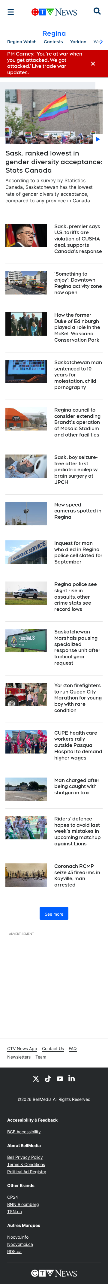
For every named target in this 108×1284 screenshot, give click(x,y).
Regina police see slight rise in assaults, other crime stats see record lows (75, 597)
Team (40, 1056)
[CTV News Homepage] (54, 12)
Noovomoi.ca (20, 1244)
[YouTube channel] (60, 1078)
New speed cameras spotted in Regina (77, 511)
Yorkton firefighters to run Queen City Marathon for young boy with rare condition (78, 698)
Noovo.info (17, 1237)
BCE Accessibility (24, 1131)
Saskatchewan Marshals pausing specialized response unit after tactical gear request (77, 647)
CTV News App (22, 1048)
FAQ (73, 1048)
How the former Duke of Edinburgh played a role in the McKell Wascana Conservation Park (77, 327)
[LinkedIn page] (72, 1078)
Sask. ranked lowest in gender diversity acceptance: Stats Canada (53, 161)
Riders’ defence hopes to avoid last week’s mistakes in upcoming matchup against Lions (77, 831)
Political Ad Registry (26, 1171)
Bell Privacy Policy (25, 1157)
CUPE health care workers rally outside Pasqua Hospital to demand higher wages (78, 745)
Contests (53, 41)
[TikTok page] (48, 1078)
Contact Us (53, 1048)
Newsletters (19, 1056)
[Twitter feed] (36, 1078)
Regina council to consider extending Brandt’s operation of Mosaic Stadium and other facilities (77, 422)
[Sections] (11, 12)
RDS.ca (14, 1251)
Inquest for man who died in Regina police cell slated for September (78, 552)
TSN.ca (14, 1211)
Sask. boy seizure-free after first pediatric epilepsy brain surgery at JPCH (76, 470)
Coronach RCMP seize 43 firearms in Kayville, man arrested (77, 875)
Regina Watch (22, 41)
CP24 (12, 1197)
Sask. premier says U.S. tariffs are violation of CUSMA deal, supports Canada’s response (78, 239)
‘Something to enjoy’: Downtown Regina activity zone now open (78, 283)
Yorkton (78, 41)
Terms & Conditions (26, 1164)
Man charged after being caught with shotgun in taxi (77, 787)
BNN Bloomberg (23, 1204)
